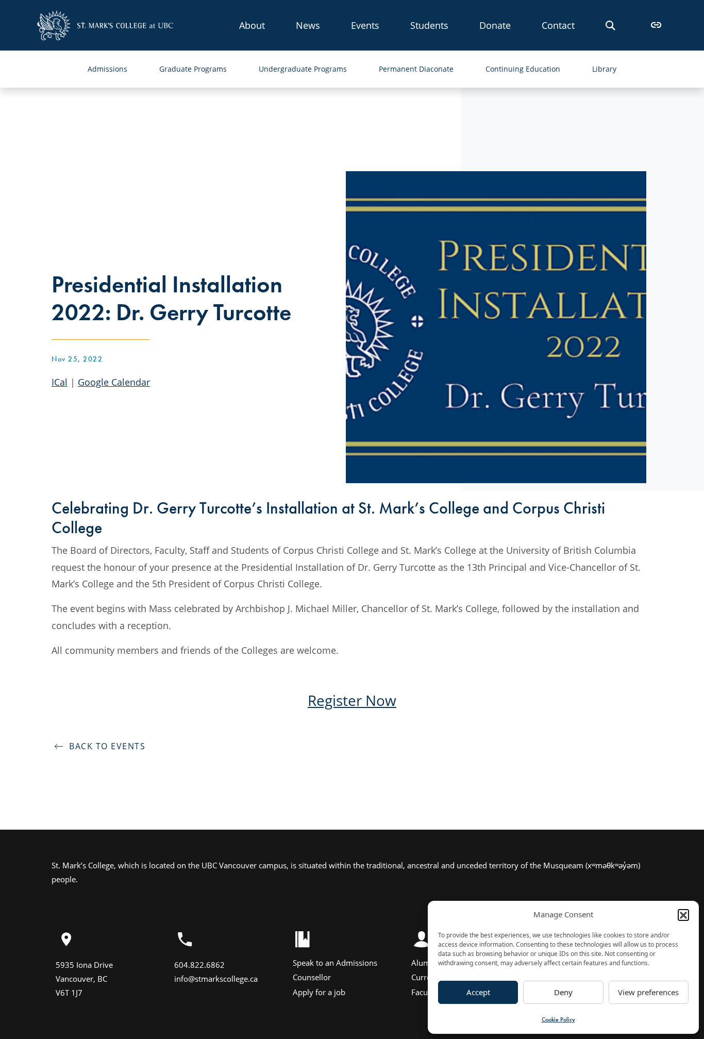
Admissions (107, 69)
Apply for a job (319, 992)
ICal (60, 382)
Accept (478, 992)
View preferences (648, 992)
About (252, 25)
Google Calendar (114, 382)
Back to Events (104, 746)
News (308, 25)
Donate (495, 25)
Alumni (424, 963)
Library (604, 69)
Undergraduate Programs (303, 69)
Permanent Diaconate (416, 69)
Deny (563, 992)
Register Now (352, 700)
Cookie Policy (558, 1019)
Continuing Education (522, 69)
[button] (683, 915)
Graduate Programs (193, 69)
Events (365, 25)
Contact (558, 25)
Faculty (424, 992)
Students (429, 25)
